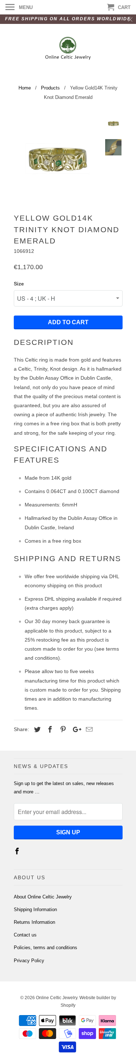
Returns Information (34, 922)
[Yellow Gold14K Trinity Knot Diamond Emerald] (57, 158)
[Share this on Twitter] (36, 729)
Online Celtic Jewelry (56, 997)
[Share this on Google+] (75, 729)
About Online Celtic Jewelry (43, 897)
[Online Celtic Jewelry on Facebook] (18, 851)
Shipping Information (35, 909)
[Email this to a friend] (88, 729)
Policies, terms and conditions (45, 947)
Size (19, 284)
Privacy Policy (29, 960)
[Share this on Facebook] (49, 729)
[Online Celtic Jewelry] (68, 49)
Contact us (25, 935)
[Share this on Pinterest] (62, 729)
